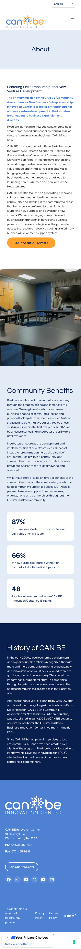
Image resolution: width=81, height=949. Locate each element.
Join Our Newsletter (21, 867)
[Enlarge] (71, 918)
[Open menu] (72, 19)
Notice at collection (19, 944)
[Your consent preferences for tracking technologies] (74, 942)
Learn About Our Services (31, 243)
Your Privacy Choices (31, 937)
